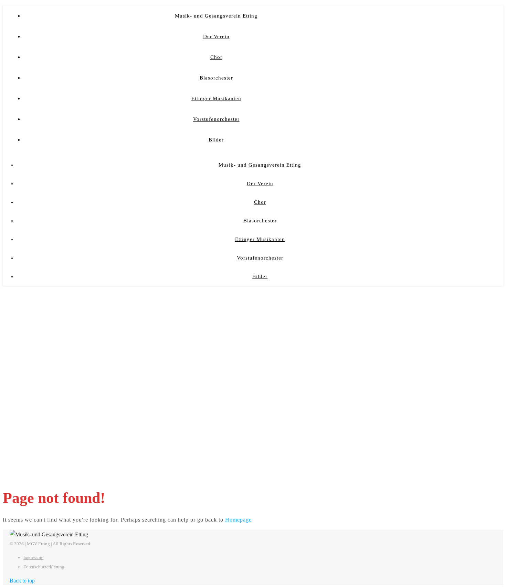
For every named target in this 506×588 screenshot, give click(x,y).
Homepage (238, 520)
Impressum (33, 557)
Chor (216, 57)
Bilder (216, 140)
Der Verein (216, 36)
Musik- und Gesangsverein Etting (216, 16)
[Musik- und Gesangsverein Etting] (49, 534)
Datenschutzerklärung (43, 566)
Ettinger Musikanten (216, 98)
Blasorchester (216, 78)
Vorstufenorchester (216, 119)
